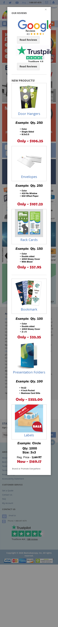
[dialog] (29, 313)
